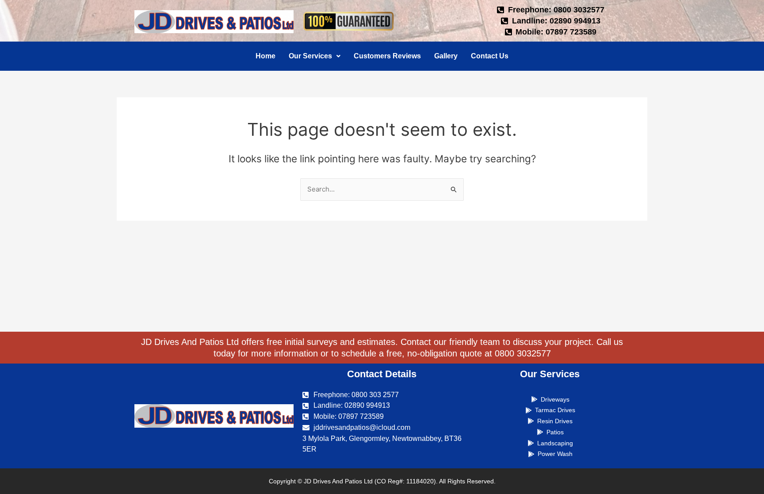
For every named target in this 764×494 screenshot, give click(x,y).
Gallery (446, 56)
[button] (314, 56)
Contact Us (489, 56)
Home (265, 56)
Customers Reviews (387, 56)
